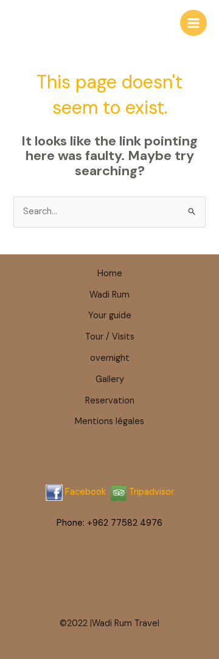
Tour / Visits (109, 337)
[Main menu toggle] (193, 23)
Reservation (109, 400)
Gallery (110, 379)
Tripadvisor (150, 492)
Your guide (109, 315)
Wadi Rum (109, 295)
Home (109, 273)
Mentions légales (109, 421)
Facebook (85, 492)
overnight (110, 358)
